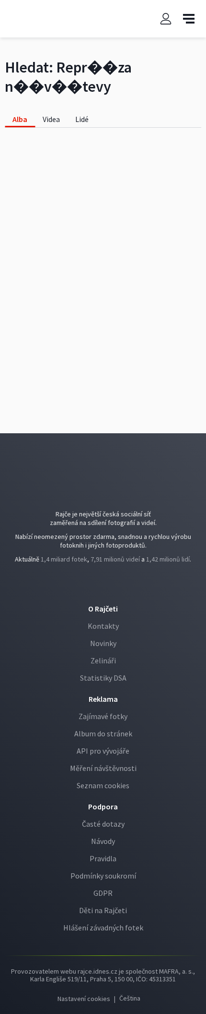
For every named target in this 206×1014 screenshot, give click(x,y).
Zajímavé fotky (103, 716)
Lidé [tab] (82, 119)
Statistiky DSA (103, 678)
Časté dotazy (103, 824)
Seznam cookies (103, 785)
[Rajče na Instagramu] (111, 586)
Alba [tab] (19, 119)
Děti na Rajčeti (103, 910)
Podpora (103, 806)
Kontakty (103, 626)
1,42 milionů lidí (168, 559)
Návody (103, 841)
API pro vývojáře (103, 751)
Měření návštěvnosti (103, 768)
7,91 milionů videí (115, 559)
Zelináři (103, 660)
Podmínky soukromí (103, 875)
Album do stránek (103, 733)
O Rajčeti (103, 608)
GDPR (103, 893)
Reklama (103, 699)
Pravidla (103, 858)
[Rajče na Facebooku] (96, 586)
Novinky (103, 643)
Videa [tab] (51, 119)
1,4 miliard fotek (64, 559)
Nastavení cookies (83, 998)
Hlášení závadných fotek (103, 927)
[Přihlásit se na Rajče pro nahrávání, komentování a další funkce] (166, 19)
